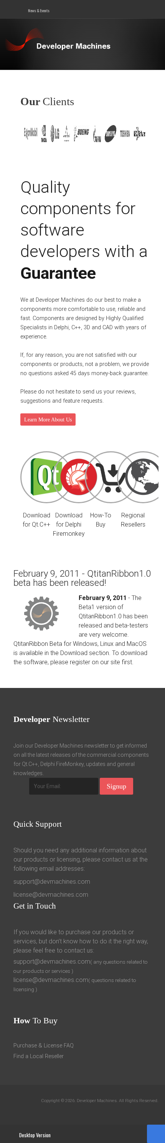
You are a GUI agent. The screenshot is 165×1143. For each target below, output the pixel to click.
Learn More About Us (48, 419)
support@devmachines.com (51, 881)
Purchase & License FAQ (43, 1045)
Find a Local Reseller (38, 1056)
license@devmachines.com (50, 894)
